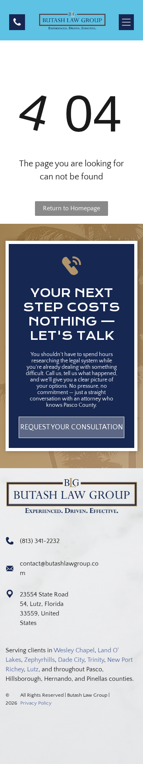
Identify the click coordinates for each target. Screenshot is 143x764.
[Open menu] (126, 22)
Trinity (95, 659)
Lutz (33, 669)
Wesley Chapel (74, 650)
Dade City (71, 659)
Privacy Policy (36, 703)
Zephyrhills (39, 659)
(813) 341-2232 (40, 541)
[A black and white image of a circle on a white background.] (17, 25)
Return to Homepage (71, 208)
